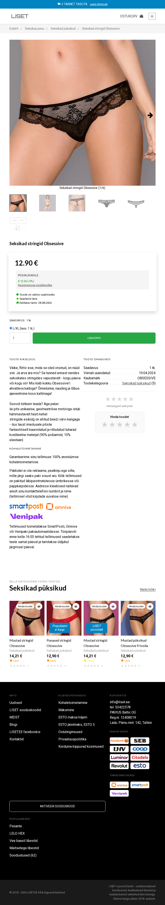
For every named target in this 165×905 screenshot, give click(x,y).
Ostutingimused (70, 732)
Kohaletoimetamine (72, 703)
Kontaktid (16, 739)
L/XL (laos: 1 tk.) (23, 328)
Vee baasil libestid (23, 841)
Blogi (13, 725)
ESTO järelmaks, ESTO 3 (76, 725)
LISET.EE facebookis (24, 732)
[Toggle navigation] (152, 16)
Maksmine (66, 710)
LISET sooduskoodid (25, 710)
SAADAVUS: (17, 320)
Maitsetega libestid (24, 848)
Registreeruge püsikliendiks (35, 285)
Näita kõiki (148, 590)
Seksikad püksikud (136, 383)
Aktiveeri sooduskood (57, 806)
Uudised (15, 703)
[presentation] (14, 115)
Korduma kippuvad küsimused (81, 746)
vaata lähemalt (99, 4)
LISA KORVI (94, 338)
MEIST (14, 717)
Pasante (15, 826)
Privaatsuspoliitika (72, 739)
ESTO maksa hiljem (72, 717)
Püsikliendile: (29, 275)
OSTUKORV (129, 16)
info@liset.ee (120, 702)
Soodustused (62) (23, 855)
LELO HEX (17, 833)
